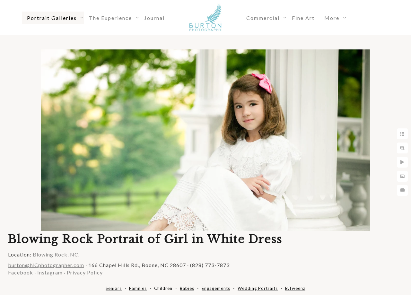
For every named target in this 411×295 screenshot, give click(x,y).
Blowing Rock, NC (55, 254)
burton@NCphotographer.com (46, 265)
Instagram (50, 272)
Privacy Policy (85, 272)
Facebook (20, 272)
